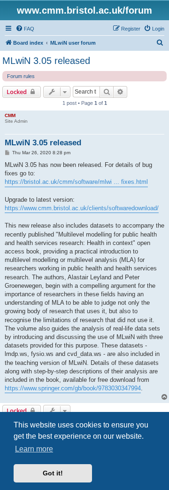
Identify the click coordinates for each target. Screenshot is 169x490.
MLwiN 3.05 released (46, 60)
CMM (10, 115)
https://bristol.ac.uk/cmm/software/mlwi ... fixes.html (76, 181)
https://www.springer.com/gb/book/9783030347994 (73, 388)
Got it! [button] (53, 473)
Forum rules (21, 76)
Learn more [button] (34, 449)
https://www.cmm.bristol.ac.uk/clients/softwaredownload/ (82, 208)
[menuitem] (24, 28)
